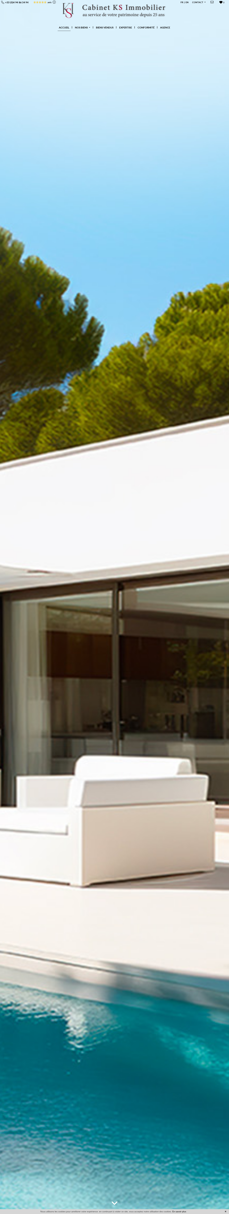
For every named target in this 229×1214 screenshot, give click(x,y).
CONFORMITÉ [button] (146, 27)
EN (187, 2)
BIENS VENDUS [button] (105, 27)
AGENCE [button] (165, 27)
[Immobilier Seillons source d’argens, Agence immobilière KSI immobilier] (115, 11)
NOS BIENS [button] (81, 27)
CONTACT (198, 2)
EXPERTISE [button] (125, 27)
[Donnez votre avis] (54, 2)
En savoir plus (179, 1211)
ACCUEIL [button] (64, 27)
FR (182, 2)
